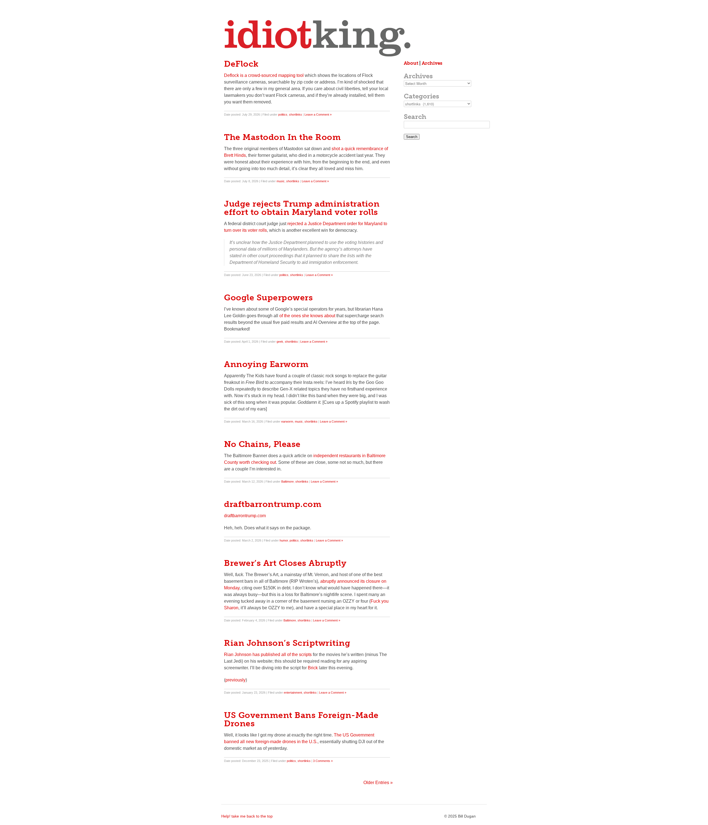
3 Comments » (323, 760)
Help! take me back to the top (247, 816)
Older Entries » (378, 782)
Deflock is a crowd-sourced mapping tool (264, 75)
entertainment (293, 692)
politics (282, 114)
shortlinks (295, 114)
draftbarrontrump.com (245, 515)
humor (284, 540)
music (281, 181)
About (411, 63)
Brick (313, 667)
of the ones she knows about (307, 315)
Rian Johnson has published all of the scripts (268, 654)
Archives (432, 63)
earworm (287, 421)
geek (280, 341)
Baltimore (287, 481)
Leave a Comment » (318, 114)
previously (235, 680)
